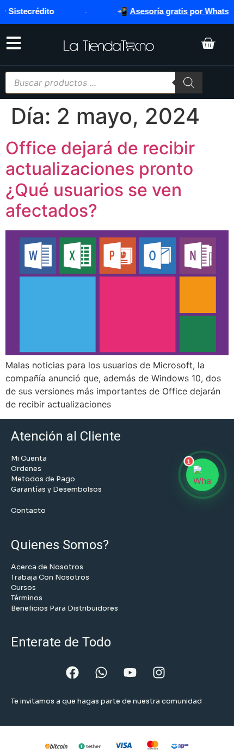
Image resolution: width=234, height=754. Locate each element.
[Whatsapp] (101, 672)
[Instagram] (159, 672)
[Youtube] (130, 672)
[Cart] (208, 44)
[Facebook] (72, 672)
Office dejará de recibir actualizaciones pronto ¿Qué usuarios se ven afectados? (100, 179)
